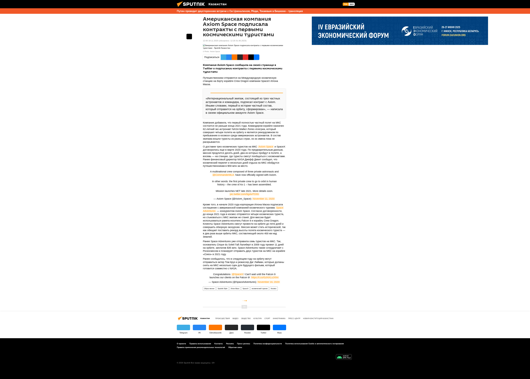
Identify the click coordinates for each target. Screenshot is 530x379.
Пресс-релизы (243, 343)
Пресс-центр (294, 318)
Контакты (218, 343)
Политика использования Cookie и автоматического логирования (314, 343)
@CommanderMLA (223, 175)
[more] (189, 36)
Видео (235, 318)
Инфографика (279, 318)
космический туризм (259, 289)
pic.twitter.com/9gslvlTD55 (244, 194)
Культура (257, 318)
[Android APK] (343, 357)
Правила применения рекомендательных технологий (201, 347)
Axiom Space (266, 146)
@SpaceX (237, 274)
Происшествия (222, 318)
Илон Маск (235, 289)
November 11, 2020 (263, 198)
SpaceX (245, 289)
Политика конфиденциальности (267, 343)
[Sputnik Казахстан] (191, 7)
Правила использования (200, 343)
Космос (273, 289)
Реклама (230, 343)
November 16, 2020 (268, 282)
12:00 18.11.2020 (210, 41)
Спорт (267, 318)
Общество (246, 318)
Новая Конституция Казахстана (318, 318)
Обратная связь (235, 347)
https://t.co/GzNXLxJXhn (264, 277)
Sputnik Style (222, 289)
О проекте (181, 343)
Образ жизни (209, 289)
